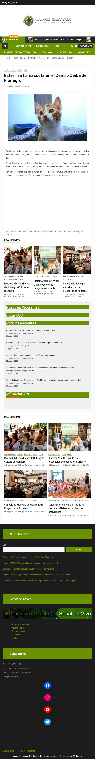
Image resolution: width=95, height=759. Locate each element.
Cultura (19, 70)
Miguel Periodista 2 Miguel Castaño (32, 465)
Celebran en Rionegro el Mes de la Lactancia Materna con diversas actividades (40, 368)
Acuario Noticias (23, 46)
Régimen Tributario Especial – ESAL (20, 52)
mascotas (67, 231)
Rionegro (8, 234)
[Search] (72, 46)
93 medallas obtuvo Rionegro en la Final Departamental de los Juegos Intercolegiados (43, 380)
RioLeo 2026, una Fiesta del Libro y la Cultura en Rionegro (58, 40)
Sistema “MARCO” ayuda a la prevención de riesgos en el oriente (46, 284)
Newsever (64, 756)
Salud (26, 70)
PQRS (56, 46)
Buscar (6, 545)
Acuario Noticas (18, 628)
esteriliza (37, 231)
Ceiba (19, 231)
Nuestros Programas (21, 624)
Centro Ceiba (28, 231)
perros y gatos (78, 231)
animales (12, 231)
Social (21, 279)
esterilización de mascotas (52, 231)
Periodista (9, 86)
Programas (47, 52)
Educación (8, 279)
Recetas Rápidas (64, 52)
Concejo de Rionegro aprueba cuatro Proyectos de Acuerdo (75, 287)
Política (66, 279)
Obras (49, 277)
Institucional (42, 46)
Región (15, 279)
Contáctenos (83, 52)
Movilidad (79, 277)
